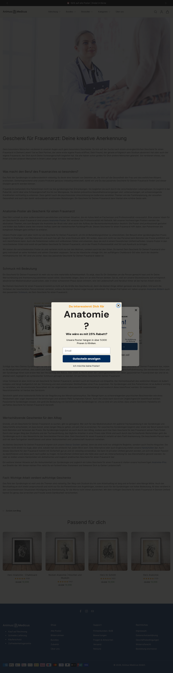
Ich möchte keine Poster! (86, 365)
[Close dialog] (118, 305)
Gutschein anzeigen (86, 359)
